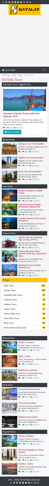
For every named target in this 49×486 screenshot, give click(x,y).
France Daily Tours (24, 313)
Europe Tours (24, 290)
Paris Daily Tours (24, 318)
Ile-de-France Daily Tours (24, 327)
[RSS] (30, 2)
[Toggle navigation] (43, 70)
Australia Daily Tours (24, 295)
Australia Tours (24, 299)
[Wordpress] (27, 2)
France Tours (24, 309)
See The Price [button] (13, 132)
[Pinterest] (9, 2)
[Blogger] (21, 2)
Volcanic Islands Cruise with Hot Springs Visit (21, 115)
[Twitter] (6, 2)
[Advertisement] (24, 40)
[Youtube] (18, 2)
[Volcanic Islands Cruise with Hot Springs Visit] (24, 100)
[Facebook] (3, 2)
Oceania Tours (24, 304)
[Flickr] (15, 2)
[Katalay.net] (24, 9)
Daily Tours (24, 285)
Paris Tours (24, 323)
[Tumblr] (24, 2)
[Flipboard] (12, 2)
